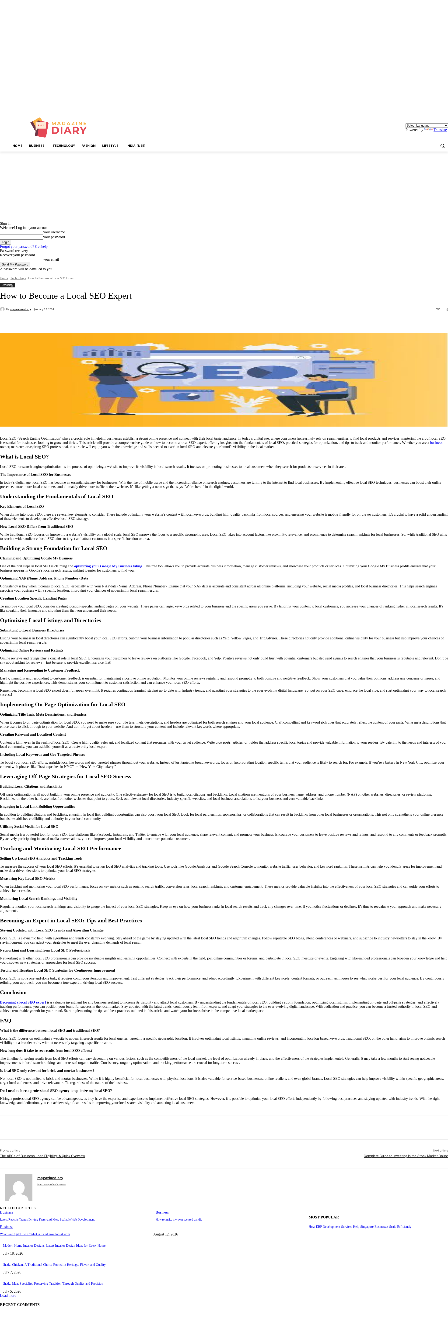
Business (6, 1212)
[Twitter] (59, 321)
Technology (18, 278)
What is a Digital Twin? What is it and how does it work (35, 1234)
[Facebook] (42, 321)
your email (51, 259)
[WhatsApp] (93, 321)
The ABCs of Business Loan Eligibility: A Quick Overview (42, 1156)
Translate (440, 130)
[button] (442, 145)
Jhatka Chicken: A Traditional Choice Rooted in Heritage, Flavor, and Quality (54, 1264)
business (436, 443)
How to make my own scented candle (179, 1219)
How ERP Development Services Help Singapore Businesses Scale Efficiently (360, 1226)
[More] (110, 321)
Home (4, 278)
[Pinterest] (76, 321)
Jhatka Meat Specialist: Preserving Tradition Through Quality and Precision (53, 1283)
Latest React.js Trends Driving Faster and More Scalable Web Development (47, 1219)
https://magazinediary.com (51, 1184)
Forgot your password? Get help (24, 246)
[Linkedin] (445, 107)
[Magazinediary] (61, 127)
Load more (8, 1295)
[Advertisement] (224, 186)
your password (54, 237)
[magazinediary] (3, 309)
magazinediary (20, 309)
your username (54, 232)
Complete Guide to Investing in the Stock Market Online (406, 1156)
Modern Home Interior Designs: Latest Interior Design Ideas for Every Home (54, 1245)
